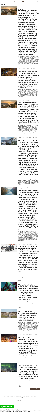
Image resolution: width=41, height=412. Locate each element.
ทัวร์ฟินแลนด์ (24, 68)
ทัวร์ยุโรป (23, 100)
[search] (37, 1)
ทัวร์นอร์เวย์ (19, 68)
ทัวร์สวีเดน (27, 68)
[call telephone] (39, 1)
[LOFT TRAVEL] (19, 2)
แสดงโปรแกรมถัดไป (34, 388)
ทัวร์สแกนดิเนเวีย (32, 68)
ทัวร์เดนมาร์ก (20, 8)
